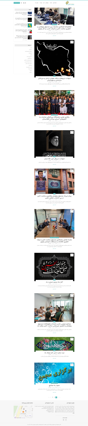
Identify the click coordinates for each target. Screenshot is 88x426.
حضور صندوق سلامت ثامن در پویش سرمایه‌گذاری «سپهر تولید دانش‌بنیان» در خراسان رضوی (21, 13)
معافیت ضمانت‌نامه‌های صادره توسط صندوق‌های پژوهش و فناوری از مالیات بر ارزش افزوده (21, 30)
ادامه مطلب (54, 35)
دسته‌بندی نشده (53, 114)
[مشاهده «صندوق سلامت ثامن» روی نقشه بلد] (23, 412)
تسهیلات (30, 49)
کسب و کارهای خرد (29, 67)
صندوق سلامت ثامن (29, 63)
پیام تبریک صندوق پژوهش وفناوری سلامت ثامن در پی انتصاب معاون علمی (54, 197)
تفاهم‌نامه (53, 24)
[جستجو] (21, 3)
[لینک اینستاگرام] (25, 3)
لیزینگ (31, 70)
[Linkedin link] (24, 3)
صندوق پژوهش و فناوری (53, 237)
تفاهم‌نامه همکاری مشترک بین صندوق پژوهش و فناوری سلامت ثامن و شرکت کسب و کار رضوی (54, 28)
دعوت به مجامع (54, 385)
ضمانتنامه (30, 65)
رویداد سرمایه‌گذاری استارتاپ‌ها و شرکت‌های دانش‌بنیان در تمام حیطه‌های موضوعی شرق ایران (21, 24)
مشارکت (30, 72)
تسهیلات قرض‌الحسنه (28, 51)
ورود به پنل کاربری (16, 2)
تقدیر (31, 54)
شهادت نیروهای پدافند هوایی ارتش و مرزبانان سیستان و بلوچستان (54, 79)
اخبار (55, 24)
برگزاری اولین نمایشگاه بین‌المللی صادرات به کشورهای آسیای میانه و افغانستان (54, 118)
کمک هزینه (30, 68)
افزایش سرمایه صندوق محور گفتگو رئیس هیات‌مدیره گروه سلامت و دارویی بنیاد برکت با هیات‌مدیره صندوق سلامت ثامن (21, 37)
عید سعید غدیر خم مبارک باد (54, 353)
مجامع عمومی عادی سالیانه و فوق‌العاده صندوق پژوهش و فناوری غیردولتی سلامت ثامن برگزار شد (54, 325)
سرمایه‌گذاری (30, 58)
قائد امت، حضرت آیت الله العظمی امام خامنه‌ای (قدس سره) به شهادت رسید (21, 19)
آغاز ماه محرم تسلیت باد (54, 282)
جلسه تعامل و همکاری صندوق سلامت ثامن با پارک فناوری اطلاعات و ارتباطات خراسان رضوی (54, 241)
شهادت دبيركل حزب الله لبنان (54, 159)
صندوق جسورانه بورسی (28, 61)
